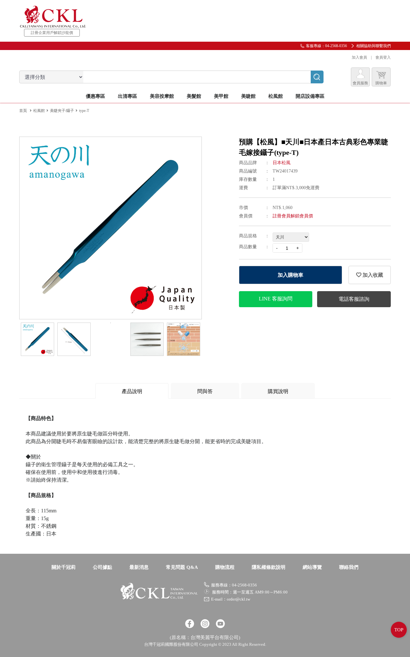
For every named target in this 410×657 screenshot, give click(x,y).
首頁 (23, 110)
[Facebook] (189, 623)
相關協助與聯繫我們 (373, 46)
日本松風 (282, 162)
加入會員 (359, 57)
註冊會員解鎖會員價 (293, 216)
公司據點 (102, 567)
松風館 (39, 110)
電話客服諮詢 (354, 299)
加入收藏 (372, 275)
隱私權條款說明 (268, 567)
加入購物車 (290, 275)
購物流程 (224, 567)
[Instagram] (205, 623)
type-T (84, 110)
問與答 (205, 391)
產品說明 (132, 391)
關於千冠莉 (64, 567)
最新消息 (139, 567)
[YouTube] (220, 623)
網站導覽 (312, 567)
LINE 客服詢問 (275, 298)
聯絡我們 (348, 567)
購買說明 (278, 391)
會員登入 (383, 57)
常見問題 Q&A (182, 567)
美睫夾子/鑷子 (62, 110)
